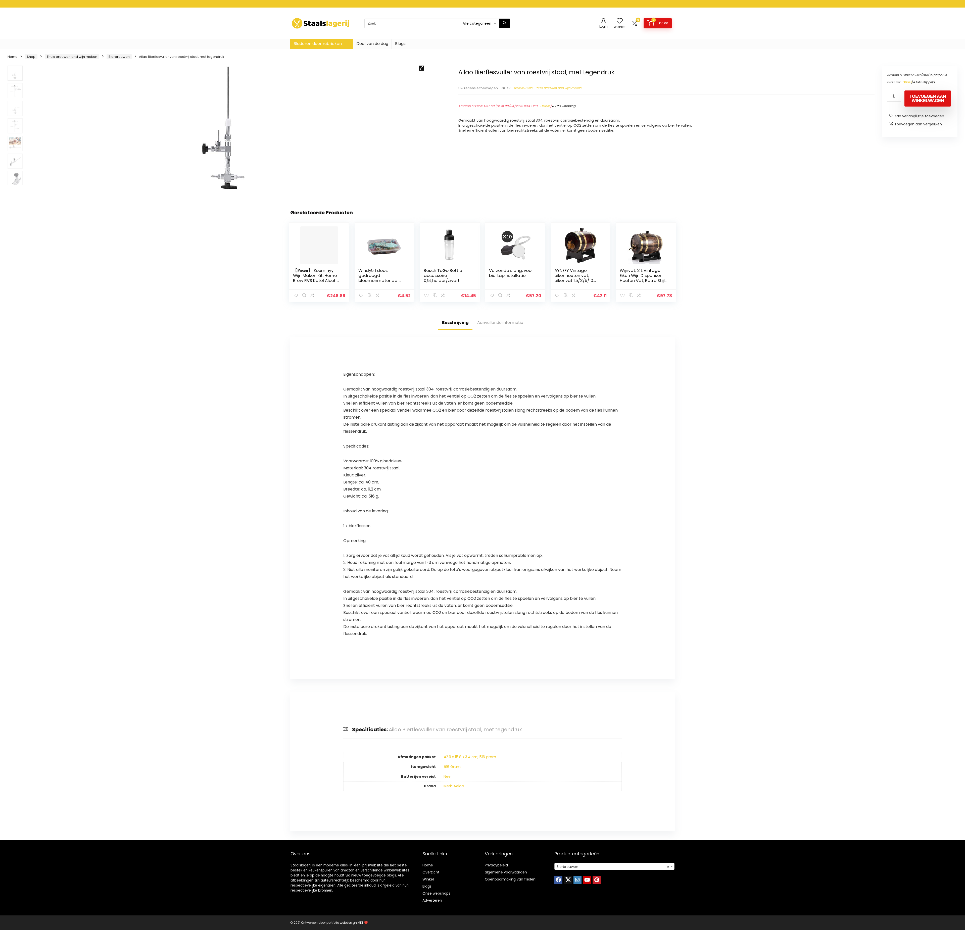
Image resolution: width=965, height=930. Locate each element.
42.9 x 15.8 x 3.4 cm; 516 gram (470, 756)
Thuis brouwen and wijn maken (72, 56)
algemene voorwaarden (506, 872)
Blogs (400, 43)
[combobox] (614, 866)
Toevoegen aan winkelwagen (927, 98)
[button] (421, 68)
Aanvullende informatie (500, 322)
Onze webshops (436, 893)
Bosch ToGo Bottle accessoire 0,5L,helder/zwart (443, 275)
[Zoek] (504, 23)
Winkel (428, 879)
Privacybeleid (496, 865)
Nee (447, 776)
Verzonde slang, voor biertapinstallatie (511, 272)
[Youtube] (587, 880)
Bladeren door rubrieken (318, 43)
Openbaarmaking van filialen (510, 879)
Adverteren (432, 900)
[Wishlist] (620, 21)
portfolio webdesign (341, 922)
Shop (31, 56)
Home (13, 56)
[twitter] (568, 880)
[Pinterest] (597, 880)
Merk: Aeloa (454, 786)
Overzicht (431, 872)
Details (545, 106)
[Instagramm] (577, 880)
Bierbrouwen (119, 56)
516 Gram (452, 766)
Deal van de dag (372, 43)
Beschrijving (455, 322)
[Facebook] (558, 880)
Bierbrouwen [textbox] (613, 866)
